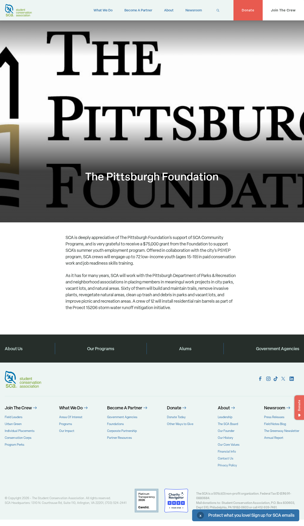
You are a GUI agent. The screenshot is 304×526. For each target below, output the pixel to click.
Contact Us (225, 458)
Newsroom (193, 10)
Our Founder (226, 431)
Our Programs (100, 349)
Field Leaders (13, 417)
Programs (65, 424)
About (169, 10)
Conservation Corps (18, 438)
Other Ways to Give (180, 424)
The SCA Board (228, 424)
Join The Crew (283, 10)
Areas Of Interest (70, 417)
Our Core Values (228, 445)
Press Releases (274, 417)
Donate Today (176, 417)
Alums (185, 349)
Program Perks (14, 445)
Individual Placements (19, 431)
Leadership (225, 417)
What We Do (103, 10)
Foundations (115, 424)
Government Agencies (277, 349)
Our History (225, 438)
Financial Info (227, 451)
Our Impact (66, 431)
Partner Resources (119, 438)
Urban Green (13, 424)
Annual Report (273, 438)
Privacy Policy (227, 465)
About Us (14, 349)
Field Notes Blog (275, 424)
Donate (248, 10)
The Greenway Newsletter (281, 431)
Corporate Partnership (122, 431)
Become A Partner (138, 10)
